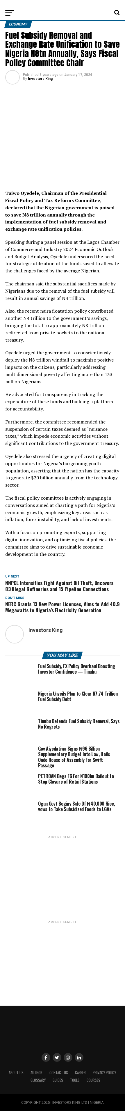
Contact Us (58, 1072)
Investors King (40, 79)
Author (36, 1072)
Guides (58, 1080)
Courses (93, 1080)
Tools (75, 1080)
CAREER (80, 1072)
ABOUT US (16, 1072)
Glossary (38, 1080)
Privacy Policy (104, 1072)
